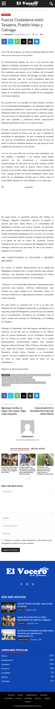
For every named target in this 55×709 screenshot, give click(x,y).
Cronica (18, 698)
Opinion (4, 677)
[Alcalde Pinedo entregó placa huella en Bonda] (8, 607)
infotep (28, 378)
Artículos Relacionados (19, 448)
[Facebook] (4, 41)
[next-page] (29, 478)
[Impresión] (30, 41)
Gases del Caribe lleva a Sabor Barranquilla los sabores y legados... (34, 618)
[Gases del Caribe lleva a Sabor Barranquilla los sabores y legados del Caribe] (9, 460)
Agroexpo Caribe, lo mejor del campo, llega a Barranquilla (13, 410)
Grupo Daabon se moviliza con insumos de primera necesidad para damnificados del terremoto (27, 470)
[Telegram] (36, 41)
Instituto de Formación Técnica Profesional (18, 380)
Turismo (27, 702)
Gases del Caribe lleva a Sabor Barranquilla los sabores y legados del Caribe (9, 469)
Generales (11, 10)
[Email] (24, 41)
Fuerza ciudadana (17, 378)
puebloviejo (40, 383)
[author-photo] (27, 427)
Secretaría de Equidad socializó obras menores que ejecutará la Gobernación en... (35, 633)
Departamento (23, 639)
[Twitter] (11, 41)
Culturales (5, 681)
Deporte (47, 698)
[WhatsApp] (17, 41)
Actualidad (5, 673)
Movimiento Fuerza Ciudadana (13, 383)
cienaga (5, 378)
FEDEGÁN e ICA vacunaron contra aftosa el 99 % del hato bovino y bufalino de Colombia (45, 470)
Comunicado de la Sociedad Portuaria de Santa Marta (42, 410)
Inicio (3, 10)
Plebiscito (30, 383)
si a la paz (6, 385)
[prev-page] (25, 478)
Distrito (20, 610)
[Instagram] (28, 584)
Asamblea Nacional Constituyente (37, 375)
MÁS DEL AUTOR (38, 448)
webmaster (8, 34)
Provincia (5, 669)
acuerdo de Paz (17, 375)
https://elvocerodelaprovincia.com (27, 440)
